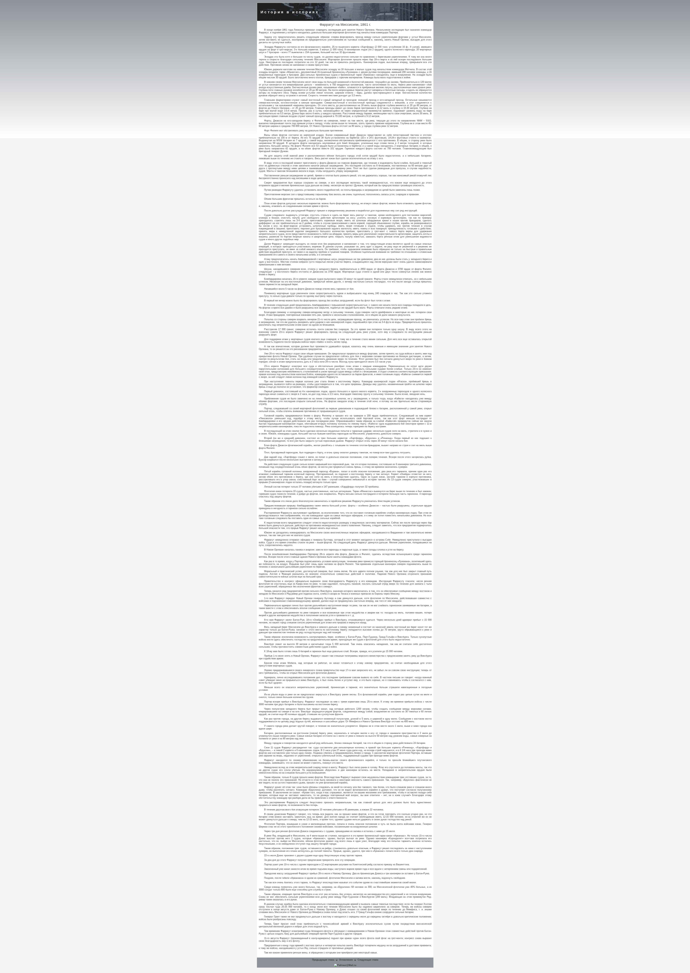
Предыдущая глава (323, 959)
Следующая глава (368, 959)
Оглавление (346, 959)
